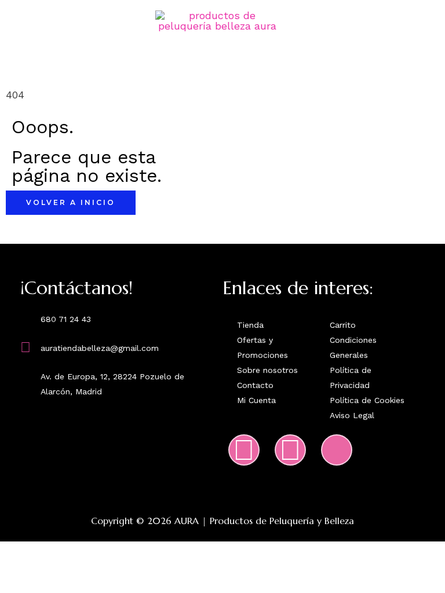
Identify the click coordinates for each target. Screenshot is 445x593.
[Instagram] (244, 450)
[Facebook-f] (290, 450)
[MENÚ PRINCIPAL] (222, 68)
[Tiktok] (336, 450)
